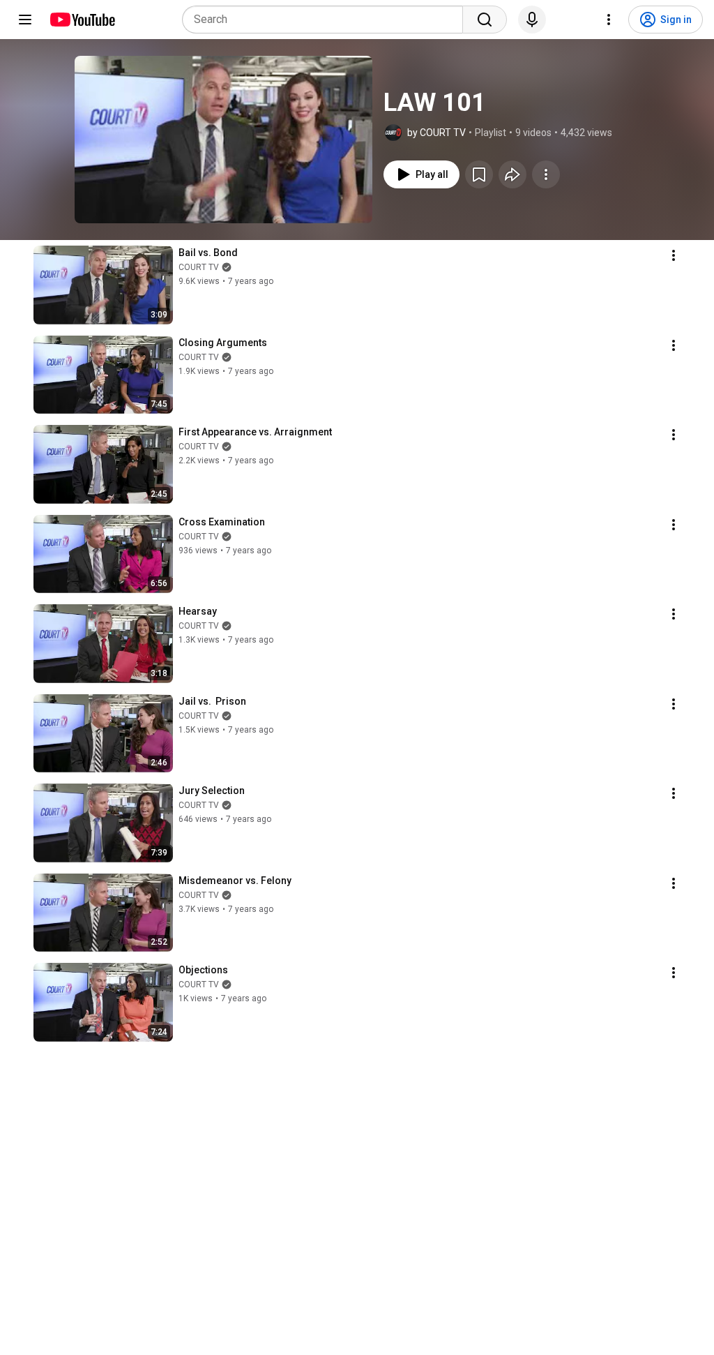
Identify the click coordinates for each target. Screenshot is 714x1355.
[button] (223, 139)
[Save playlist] (479, 174)
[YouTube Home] (82, 19)
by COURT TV (436, 132)
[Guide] (25, 19)
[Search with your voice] (532, 19)
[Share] (512, 174)
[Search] (484, 19)
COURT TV (198, 267)
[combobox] (326, 19)
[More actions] (546, 174)
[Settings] (608, 19)
